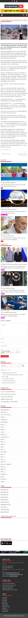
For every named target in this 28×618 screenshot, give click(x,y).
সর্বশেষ (10, 369)
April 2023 (3, 494)
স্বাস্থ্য (2, 241)
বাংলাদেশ (2, 461)
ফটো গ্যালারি (3, 452)
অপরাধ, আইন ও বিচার (5, 414)
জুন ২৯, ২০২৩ (4, 310)
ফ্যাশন (2, 459)
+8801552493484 (13, 576)
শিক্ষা (1, 188)
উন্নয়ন (2, 424)
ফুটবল (2, 456)
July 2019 (3, 507)
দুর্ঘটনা (2, 439)
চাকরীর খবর (3, 434)
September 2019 (5, 504)
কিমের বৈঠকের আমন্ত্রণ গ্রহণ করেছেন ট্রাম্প (9, 372)
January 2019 (4, 509)
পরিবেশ (2, 444)
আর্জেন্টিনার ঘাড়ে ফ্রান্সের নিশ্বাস (7, 399)
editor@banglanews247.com (16, 574)
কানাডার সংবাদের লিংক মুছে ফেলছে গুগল (8, 394)
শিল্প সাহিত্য (3, 479)
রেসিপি (2, 471)
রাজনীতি (2, 469)
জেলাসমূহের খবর (4, 437)
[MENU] (27, 15)
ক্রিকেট (2, 429)
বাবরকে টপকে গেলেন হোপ (6, 153)
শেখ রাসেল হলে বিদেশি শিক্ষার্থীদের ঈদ (8, 391)
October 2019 (4, 502)
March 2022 (4, 499)
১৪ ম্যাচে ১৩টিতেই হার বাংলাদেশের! (8, 378)
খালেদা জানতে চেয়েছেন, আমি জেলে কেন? (9, 382)
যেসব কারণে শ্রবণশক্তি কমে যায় (7, 396)
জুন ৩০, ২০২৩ (4, 181)
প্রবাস (2, 449)
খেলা (1, 432)
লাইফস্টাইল (3, 474)
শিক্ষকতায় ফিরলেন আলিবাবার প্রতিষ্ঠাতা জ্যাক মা (22, 154)
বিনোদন (2, 466)
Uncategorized (4, 409)
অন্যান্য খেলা (3, 412)
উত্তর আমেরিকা (4, 422)
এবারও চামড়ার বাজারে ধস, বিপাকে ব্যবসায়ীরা (9, 401)
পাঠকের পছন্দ (4, 370)
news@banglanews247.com (12, 572)
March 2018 (4, 512)
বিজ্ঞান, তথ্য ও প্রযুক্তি (4, 214)
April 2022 (3, 497)
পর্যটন (2, 447)
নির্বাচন (2, 442)
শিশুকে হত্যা (8, 149)
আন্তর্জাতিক (3, 149)
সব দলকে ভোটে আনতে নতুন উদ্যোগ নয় (8, 380)
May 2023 (3, 492)
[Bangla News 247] (2, 15)
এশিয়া (2, 427)
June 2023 (3, 489)
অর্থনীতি (2, 417)
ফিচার (2, 454)
